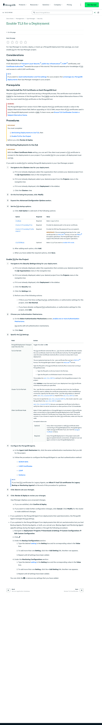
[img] (8, 42)
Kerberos (22, 475)
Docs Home (10, 18)
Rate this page (10, 38)
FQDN (8, 96)
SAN (37, 112)
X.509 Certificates (25, 466)
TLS (69, 47)
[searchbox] (62, 12)
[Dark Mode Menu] (98, 12)
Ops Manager (31, 18)
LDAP (21, 471)
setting (33, 543)
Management (20, 18)
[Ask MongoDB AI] (94, 12)
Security (39, 18)
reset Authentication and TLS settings (32, 77)
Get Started (91, 5)
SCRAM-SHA (23, 462)
